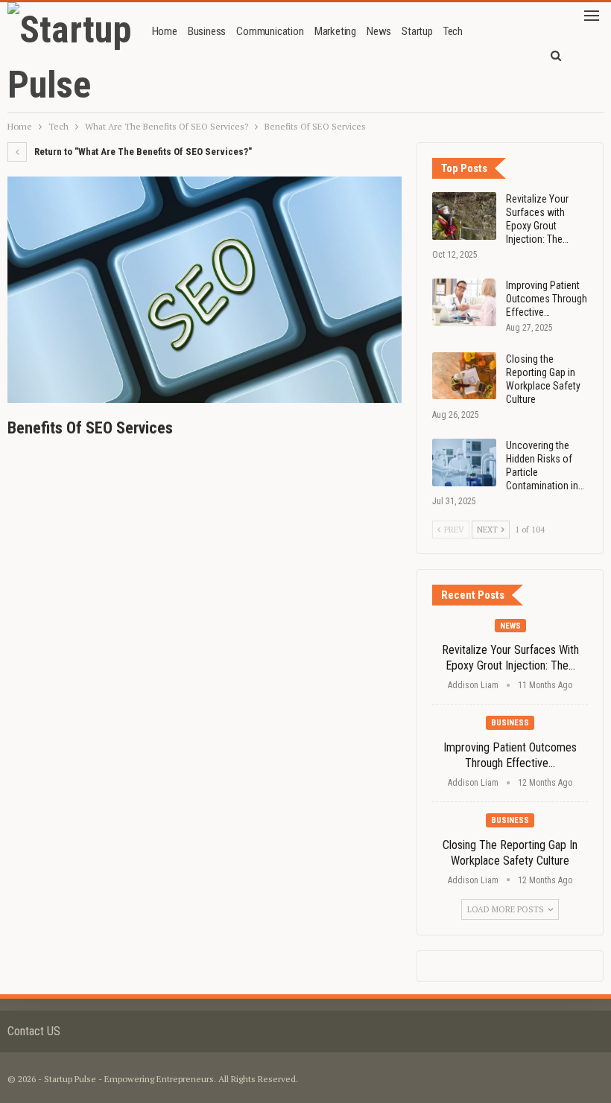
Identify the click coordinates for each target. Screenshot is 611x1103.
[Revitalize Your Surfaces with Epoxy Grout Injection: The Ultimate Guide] (464, 216)
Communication (269, 31)
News (379, 31)
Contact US (33, 1031)
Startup (417, 31)
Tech (453, 31)
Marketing (335, 31)
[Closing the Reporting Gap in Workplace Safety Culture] (464, 376)
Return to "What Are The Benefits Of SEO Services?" (142, 151)
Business (207, 31)
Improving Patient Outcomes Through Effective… (546, 298)
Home (164, 31)
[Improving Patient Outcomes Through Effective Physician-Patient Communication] (464, 302)
